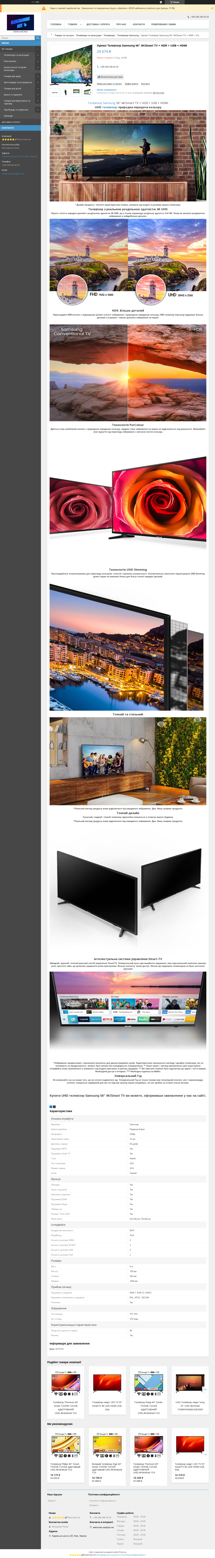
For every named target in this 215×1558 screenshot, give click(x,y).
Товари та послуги (64, 35)
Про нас (121, 24)
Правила (93, 1505)
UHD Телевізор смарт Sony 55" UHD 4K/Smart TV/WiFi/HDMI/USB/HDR (190, 1406)
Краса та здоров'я (13, 94)
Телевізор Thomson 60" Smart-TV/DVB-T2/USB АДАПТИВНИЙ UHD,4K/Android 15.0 (146, 1468)
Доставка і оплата (11, 122)
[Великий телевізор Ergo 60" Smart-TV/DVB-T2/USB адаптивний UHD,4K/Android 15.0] (107, 1445)
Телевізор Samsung (101, 103)
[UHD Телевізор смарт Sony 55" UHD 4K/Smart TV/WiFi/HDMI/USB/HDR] (190, 1383)
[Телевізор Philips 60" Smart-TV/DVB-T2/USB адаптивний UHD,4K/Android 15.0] (66, 1445)
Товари (72, 24)
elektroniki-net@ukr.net (13, 173)
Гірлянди (8, 115)
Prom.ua (122, 1552)
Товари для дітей (12, 88)
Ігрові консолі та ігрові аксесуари (15, 68)
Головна (55, 24)
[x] (54, 1107)
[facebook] (51, 1107)
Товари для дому (12, 76)
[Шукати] (38, 38)
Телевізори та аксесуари (16, 55)
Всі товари (7, 48)
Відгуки (52, 1500)
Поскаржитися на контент (108, 1555)
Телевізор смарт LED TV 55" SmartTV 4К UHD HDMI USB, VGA (107, 1406)
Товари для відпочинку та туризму (17, 102)
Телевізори (109, 35)
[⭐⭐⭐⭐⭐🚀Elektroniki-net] (20, 22)
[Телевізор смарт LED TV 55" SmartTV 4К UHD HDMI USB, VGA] (107, 1383)
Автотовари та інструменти (18, 82)
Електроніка (10, 61)
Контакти (139, 24)
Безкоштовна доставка (112, 77)
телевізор (109, 107)
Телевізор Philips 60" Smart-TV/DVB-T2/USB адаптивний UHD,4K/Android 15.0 (65, 1467)
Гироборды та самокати (16, 109)
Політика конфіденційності (102, 1500)
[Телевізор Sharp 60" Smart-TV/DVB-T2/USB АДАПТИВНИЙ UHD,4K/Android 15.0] (149, 1383)
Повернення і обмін (163, 24)
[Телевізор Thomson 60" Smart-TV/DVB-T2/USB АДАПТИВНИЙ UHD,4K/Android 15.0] (66, 1383)
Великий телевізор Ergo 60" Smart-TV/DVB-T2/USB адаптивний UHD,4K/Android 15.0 (107, 1468)
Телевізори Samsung (128, 35)
